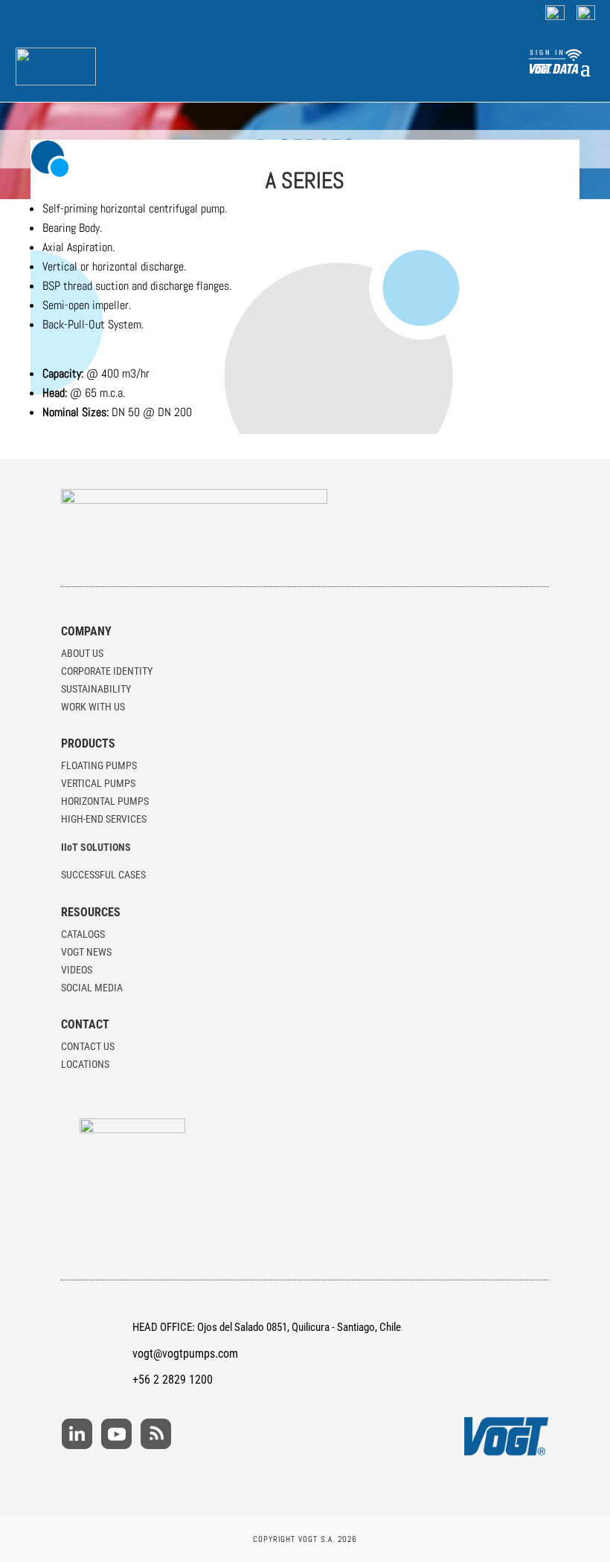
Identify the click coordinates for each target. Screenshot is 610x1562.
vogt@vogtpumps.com (185, 1354)
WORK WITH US (93, 707)
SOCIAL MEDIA (92, 988)
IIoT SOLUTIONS (96, 847)
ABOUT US (82, 653)
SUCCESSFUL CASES (103, 875)
